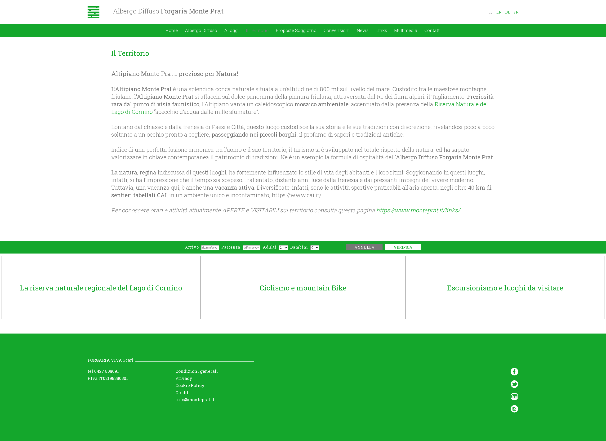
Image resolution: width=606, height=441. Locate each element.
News (363, 30)
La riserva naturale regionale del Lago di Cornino (101, 287)
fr (515, 11)
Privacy (183, 378)
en (499, 11)
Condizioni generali (196, 371)
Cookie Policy (190, 385)
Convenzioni (337, 30)
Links (381, 30)
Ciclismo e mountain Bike (303, 287)
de (507, 11)
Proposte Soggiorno (296, 30)
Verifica (403, 247)
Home (171, 30)
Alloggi (231, 30)
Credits (183, 392)
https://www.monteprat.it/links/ (418, 210)
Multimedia (405, 30)
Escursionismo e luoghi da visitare (505, 287)
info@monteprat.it (194, 399)
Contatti (432, 30)
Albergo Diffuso (201, 30)
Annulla (364, 247)
